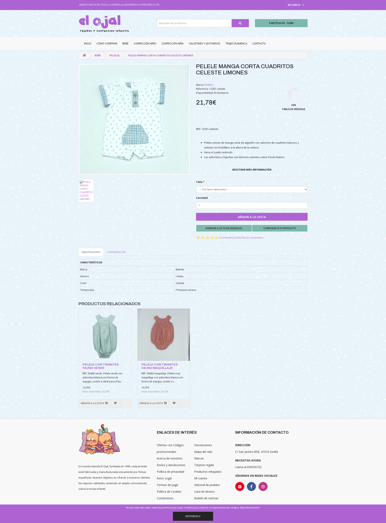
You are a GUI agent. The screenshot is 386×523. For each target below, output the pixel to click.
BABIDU (208, 84)
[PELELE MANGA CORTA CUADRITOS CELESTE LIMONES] (134, 119)
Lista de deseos (204, 491)
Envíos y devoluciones (171, 465)
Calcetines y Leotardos (204, 43)
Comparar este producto (279, 228)
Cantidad (202, 198)
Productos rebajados (208, 472)
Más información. (250, 507)
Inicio (87, 43)
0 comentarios (227, 237)
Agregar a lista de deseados (223, 228)
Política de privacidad (170, 472)
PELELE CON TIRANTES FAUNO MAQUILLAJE (160, 366)
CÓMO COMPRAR (106, 43)
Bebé (125, 43)
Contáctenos (165, 498)
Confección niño (145, 43)
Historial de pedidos (207, 485)
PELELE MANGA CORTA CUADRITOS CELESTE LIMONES (160, 55)
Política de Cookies (169, 491)
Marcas (199, 458)
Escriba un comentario (250, 237)
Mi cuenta (200, 478)
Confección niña (172, 43)
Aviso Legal (164, 478)
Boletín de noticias (206, 498)
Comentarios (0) (116, 252)
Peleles (114, 55)
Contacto (259, 43)
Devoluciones (203, 445)
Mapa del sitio (203, 452)
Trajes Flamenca (236, 43)
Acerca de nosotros (169, 458)
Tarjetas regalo (204, 465)
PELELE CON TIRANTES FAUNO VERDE (101, 366)
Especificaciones (91, 252)
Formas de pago (167, 485)
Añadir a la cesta (252, 217)
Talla (199, 182)
